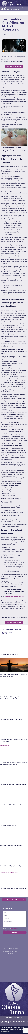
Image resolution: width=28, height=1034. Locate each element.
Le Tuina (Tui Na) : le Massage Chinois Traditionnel (13, 1022)
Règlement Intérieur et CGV (18, 1029)
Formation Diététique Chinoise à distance (12, 805)
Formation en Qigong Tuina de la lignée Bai (13, 888)
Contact (3, 1027)
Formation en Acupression (8, 825)
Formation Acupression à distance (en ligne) (13, 784)
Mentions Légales (11, 1027)
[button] (15, 35)
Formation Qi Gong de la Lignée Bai (11, 845)
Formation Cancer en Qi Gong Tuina (11, 719)
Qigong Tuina (4, 8)
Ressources (13, 8)
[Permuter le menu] (26, 3)
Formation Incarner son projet (9, 654)
